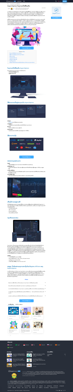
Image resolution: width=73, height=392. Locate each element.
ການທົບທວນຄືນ (55, 385)
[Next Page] (10, 335)
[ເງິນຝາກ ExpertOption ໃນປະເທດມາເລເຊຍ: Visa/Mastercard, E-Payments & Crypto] (13, 325)
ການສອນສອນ (19, 1)
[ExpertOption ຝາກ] (38, 325)
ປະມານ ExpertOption (19, 385)
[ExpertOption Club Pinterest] (64, 390)
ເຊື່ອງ (24, 51)
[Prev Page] (8, 335)
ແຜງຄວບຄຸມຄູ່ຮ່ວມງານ (13, 57)
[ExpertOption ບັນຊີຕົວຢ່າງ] (38, 311)
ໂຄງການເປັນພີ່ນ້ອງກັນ (27, 385)
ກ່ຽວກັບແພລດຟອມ (13, 60)
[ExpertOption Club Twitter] (57, 390)
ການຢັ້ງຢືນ (9, 387)
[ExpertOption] (56, 15)
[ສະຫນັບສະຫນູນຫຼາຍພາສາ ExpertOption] (29, 365)
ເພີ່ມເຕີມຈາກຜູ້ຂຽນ (19, 304)
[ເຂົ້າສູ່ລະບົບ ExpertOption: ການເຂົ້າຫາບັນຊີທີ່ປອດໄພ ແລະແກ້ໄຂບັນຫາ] (29, 355)
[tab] (26, 283)
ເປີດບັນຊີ (33, 387)
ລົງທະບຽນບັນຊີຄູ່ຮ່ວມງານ (56, 17)
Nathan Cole (14, 9)
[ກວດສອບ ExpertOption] (13, 311)
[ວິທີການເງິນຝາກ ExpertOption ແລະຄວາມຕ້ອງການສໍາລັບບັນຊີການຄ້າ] (25, 325)
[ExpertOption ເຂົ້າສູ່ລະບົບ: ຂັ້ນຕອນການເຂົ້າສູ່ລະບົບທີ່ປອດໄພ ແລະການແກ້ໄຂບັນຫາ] (9, 365)
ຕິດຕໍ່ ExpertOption (26, 390)
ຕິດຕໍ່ (30, 387)
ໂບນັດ (24, 1)
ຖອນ (37, 385)
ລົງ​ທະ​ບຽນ (18, 387)
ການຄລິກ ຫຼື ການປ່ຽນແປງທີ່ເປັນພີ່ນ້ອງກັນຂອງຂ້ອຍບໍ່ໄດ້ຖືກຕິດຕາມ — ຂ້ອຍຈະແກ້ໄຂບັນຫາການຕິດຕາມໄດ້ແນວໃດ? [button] (26, 292)
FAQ (37, 387)
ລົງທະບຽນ (64, 1)
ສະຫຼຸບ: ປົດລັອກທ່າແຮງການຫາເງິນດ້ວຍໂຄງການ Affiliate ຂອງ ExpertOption (22, 62)
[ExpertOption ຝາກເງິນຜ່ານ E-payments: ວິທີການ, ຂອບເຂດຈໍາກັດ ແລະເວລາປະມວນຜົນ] (29, 360)
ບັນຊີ (22, 387)
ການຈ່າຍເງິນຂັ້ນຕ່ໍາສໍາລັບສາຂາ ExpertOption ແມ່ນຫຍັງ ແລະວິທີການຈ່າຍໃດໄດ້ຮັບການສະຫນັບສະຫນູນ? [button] (26, 288)
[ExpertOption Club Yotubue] (59, 390)
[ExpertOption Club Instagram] (63, 390)
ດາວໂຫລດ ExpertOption (54, 387)
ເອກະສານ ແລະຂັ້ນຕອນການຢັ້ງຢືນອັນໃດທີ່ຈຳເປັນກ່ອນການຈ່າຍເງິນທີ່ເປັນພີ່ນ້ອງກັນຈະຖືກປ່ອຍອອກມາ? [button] (25, 296)
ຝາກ (45, 385)
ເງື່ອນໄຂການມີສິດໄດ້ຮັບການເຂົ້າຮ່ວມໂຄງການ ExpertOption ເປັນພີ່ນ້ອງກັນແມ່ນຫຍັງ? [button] (23, 282)
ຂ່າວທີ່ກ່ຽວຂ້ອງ (11, 304)
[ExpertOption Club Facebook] (56, 390)
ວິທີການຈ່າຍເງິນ (12, 56)
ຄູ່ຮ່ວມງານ (26, 387)
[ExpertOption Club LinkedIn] (61, 390)
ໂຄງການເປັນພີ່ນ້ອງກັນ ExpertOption (16, 53)
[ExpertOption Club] (14, 372)
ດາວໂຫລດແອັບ (61, 385)
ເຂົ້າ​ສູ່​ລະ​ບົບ (41, 385)
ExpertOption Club (11, 385)
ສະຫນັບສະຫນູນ (49, 385)
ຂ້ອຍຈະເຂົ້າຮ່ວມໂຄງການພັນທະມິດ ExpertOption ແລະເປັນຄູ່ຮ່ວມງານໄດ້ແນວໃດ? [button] (22, 285)
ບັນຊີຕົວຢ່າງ (41, 387)
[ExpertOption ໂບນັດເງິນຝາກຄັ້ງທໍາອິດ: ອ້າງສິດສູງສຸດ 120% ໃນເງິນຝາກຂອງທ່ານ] (9, 355)
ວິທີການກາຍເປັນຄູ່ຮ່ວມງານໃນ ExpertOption (17, 54)
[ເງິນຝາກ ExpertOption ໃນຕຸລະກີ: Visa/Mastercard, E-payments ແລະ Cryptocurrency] (25, 311)
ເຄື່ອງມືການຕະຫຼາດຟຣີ (13, 59)
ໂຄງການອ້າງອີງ (46, 387)
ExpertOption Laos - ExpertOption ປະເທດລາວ (15, 390)
